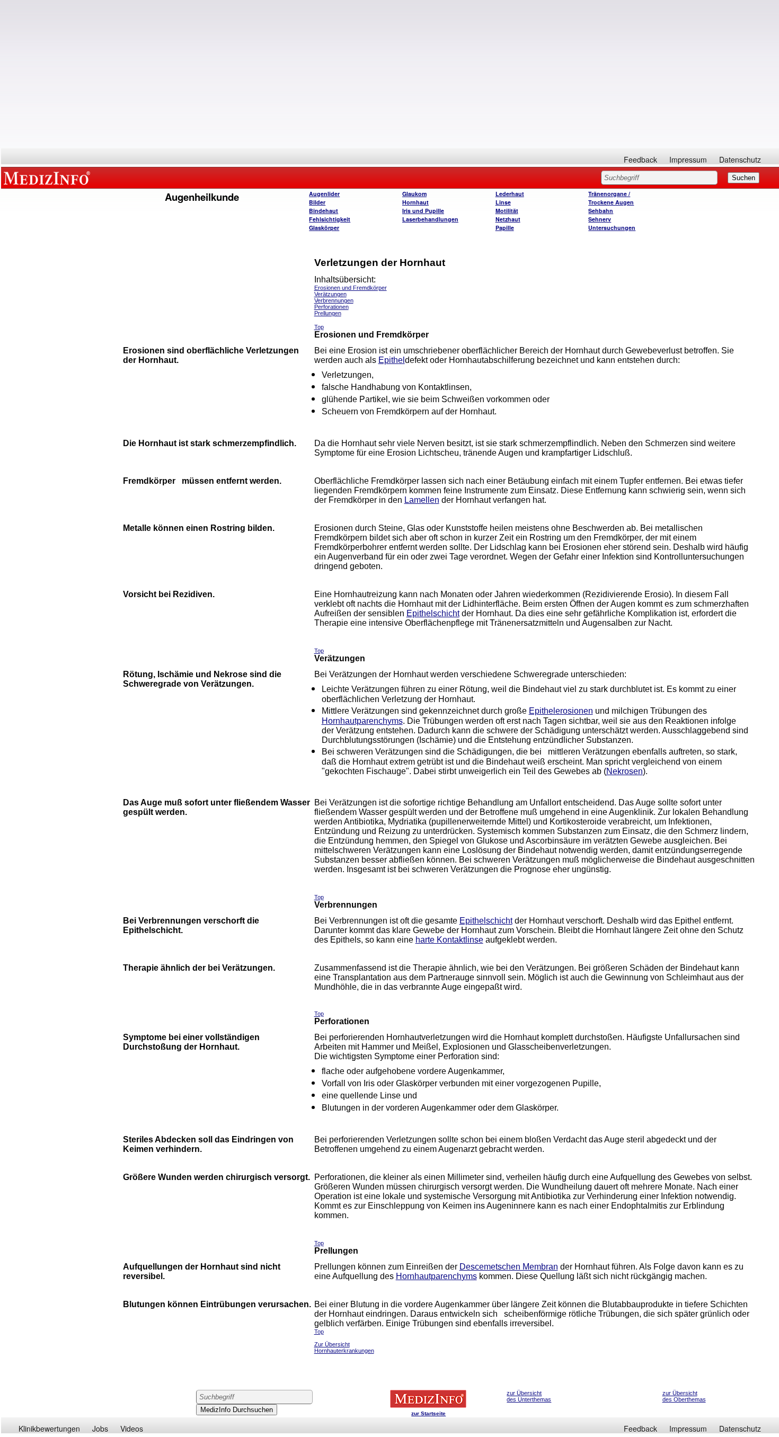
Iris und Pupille (423, 211)
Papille (504, 228)
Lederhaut (509, 194)
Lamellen (421, 499)
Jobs (100, 1428)
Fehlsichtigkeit (329, 219)
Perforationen (331, 307)
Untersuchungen (611, 228)
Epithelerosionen (561, 710)
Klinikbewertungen (49, 1428)
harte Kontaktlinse (449, 939)
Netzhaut (507, 219)
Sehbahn (600, 211)
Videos (131, 1428)
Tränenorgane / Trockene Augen (611, 198)
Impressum (688, 159)
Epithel (391, 360)
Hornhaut (415, 202)
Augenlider (324, 194)
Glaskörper (324, 228)
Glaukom (414, 194)
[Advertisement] (390, 74)
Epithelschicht (432, 613)
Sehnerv (599, 219)
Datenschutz (740, 159)
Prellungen (327, 313)
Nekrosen (624, 771)
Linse (503, 202)
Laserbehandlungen (430, 219)
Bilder (317, 202)
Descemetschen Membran (508, 1266)
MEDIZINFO (48, 177)
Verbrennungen (333, 300)
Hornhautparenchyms (362, 720)
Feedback (640, 159)
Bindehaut (323, 211)
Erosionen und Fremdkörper (350, 288)
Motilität (506, 211)
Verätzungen (330, 294)
